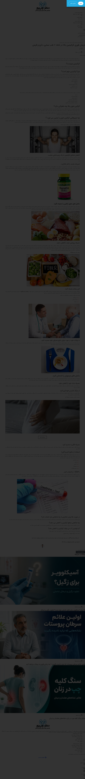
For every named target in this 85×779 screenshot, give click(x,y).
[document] (42, 389)
